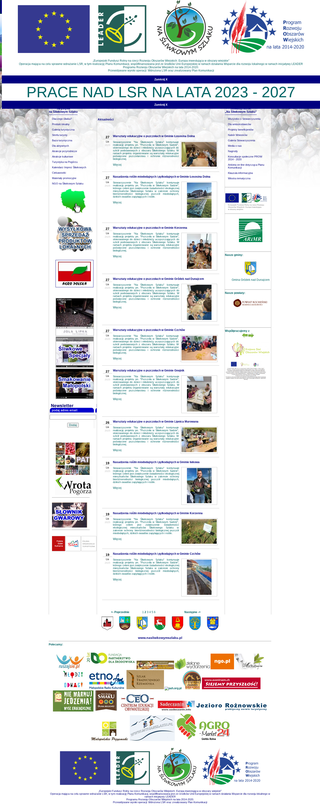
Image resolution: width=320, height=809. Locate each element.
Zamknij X (160, 79)
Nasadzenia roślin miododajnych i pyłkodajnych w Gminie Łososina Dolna (162, 176)
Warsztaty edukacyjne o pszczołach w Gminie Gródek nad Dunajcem (158, 279)
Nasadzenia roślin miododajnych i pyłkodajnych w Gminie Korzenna (158, 513)
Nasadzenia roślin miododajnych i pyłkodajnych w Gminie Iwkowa (156, 462)
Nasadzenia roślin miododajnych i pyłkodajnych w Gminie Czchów (157, 553)
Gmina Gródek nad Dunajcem (251, 279)
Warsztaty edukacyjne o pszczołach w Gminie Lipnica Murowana (156, 421)
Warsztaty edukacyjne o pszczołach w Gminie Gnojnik (149, 370)
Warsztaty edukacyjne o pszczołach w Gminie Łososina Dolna (154, 136)
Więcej (117, 164)
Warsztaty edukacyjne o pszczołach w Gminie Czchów (149, 330)
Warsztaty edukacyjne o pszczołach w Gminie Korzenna (150, 227)
